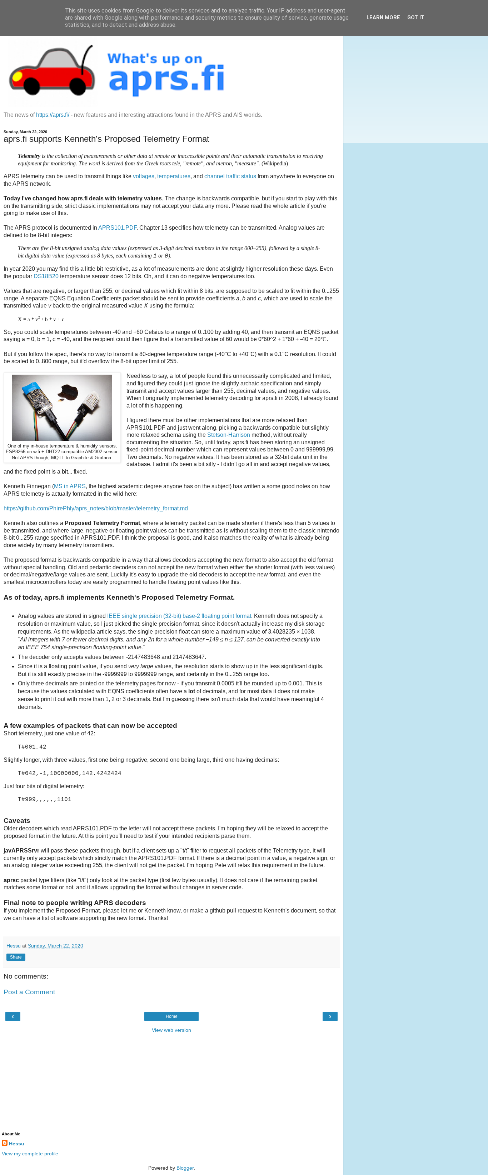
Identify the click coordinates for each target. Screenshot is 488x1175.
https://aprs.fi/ (52, 115)
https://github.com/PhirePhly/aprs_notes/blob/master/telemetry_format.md (96, 508)
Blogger (185, 1168)
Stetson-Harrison (228, 435)
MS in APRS (70, 486)
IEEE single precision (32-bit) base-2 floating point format (179, 616)
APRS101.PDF (117, 228)
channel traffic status (230, 176)
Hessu (16, 1143)
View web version (171, 1030)
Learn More (383, 18)
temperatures (173, 176)
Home (172, 1016)
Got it (415, 18)
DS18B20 (46, 276)
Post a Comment (29, 992)
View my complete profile (30, 1153)
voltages (143, 176)
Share (16, 957)
